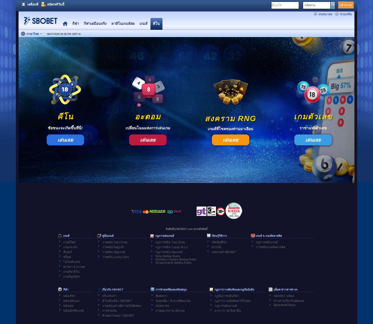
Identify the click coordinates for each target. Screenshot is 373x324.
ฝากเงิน (216, 247)
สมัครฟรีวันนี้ (55, 4)
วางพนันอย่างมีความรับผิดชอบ (121, 305)
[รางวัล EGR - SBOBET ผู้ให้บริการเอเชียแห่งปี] (234, 211)
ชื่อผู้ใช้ (277, 5)
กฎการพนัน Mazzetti (169, 252)
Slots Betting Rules (167, 256)
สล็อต (67, 257)
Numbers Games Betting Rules (176, 259)
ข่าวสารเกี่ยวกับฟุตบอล (289, 300)
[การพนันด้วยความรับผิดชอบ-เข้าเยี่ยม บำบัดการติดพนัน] (201, 212)
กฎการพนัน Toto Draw (170, 242)
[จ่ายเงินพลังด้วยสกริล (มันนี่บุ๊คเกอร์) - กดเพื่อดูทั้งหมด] (177, 214)
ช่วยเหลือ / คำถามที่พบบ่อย (173, 300)
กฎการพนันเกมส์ (267, 242)
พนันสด (68, 305)
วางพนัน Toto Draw (115, 242)
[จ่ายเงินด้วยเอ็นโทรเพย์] (170, 214)
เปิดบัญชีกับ (219, 242)
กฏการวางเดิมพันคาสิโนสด (232, 300)
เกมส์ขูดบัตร (71, 276)
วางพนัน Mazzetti (113, 252)
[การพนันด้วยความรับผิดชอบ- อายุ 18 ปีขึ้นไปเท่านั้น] (221, 213)
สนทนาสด (325, 14)
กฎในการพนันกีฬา (227, 296)
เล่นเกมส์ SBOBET (224, 252)
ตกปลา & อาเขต (74, 266)
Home (65, 24)
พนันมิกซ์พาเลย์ (73, 310)
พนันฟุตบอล (71, 300)
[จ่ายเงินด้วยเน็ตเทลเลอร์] (157, 214)
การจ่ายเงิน (109, 310)
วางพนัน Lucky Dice (115, 257)
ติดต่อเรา (162, 296)
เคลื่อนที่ (32, 4)
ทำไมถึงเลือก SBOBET (117, 300)
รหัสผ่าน (309, 5)
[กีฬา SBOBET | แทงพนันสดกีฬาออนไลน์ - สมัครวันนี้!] (39, 23)
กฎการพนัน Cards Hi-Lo (171, 247)
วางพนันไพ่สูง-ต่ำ (113, 247)
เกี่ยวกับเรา (109, 296)
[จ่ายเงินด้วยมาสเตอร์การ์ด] (146, 214)
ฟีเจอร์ (67, 252)
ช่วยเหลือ (346, 14)
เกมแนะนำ (70, 247)
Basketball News (285, 305)
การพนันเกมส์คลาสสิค (270, 247)
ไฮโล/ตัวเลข (71, 261)
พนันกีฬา (69, 296)
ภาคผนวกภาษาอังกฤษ (170, 310)
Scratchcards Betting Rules (173, 262)
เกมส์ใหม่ (69, 242)
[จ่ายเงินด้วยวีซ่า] (136, 214)
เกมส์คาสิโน (71, 271)
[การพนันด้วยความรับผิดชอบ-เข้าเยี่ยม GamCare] (211, 212)
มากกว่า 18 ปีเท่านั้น (228, 310)
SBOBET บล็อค (284, 296)
